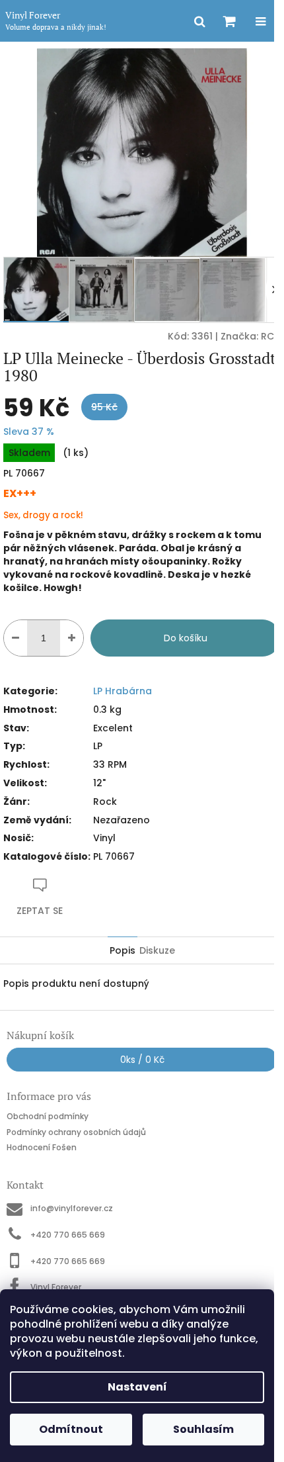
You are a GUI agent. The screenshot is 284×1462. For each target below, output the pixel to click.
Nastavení (137, 1386)
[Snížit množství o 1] (15, 638)
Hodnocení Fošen (42, 1147)
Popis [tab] (122, 950)
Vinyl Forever (55, 1287)
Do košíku (185, 638)
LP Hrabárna (122, 691)
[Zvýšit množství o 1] (71, 638)
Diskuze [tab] (157, 950)
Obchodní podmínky (48, 1116)
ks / (142, 1059)
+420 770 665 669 (67, 1234)
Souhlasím (203, 1429)
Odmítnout (71, 1429)
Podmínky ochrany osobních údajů (76, 1132)
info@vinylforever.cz (71, 1208)
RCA (271, 336)
